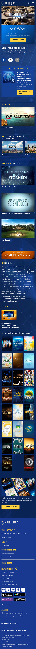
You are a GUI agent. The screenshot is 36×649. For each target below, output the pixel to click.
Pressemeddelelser (8, 553)
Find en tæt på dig (25, 92)
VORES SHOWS (7, 563)
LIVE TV (4, 541)
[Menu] (33, 3)
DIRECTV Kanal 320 (8, 572)
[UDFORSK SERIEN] (7, 343)
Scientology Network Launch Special (14, 533)
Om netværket (6, 537)
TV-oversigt (6, 545)
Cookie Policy (5, 641)
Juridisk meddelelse (7, 646)
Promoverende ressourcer (10, 557)
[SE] (29, 360)
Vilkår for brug (6, 639)
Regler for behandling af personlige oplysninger (15, 644)
